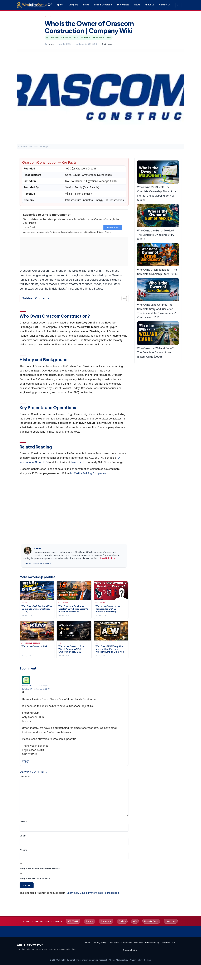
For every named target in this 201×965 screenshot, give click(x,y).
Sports (60, 4)
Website (23, 850)
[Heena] (28, 551)
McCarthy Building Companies (88, 473)
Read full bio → (108, 558)
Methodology (122, 960)
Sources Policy (130, 950)
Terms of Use (168, 942)
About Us (149, 4)
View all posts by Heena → (37, 563)
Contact (147, 960)
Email (23, 836)
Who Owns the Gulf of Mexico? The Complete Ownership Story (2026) (155, 235)
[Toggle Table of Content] (122, 298)
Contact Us (165, 4)
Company (73, 4)
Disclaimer (114, 942)
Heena (51, 44)
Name (23, 821)
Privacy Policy (100, 942)
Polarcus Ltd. (78, 462)
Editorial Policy (152, 942)
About (111, 960)
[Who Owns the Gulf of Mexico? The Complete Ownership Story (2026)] (158, 215)
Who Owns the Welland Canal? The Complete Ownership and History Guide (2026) (155, 352)
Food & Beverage (103, 4)
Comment (25, 776)
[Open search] (178, 5)
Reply (25, 761)
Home (87, 942)
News (137, 4)
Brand (86, 4)
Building (50, 17)
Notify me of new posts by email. (35, 878)
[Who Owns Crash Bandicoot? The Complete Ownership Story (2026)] (158, 255)
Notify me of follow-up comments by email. (40, 868)
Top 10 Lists (123, 4)
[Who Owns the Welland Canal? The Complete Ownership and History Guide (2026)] (158, 333)
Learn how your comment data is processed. (93, 892)
